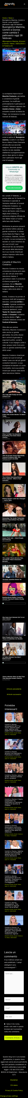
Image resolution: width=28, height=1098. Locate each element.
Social (15, 732)
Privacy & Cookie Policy (14, 1090)
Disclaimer (14, 1080)
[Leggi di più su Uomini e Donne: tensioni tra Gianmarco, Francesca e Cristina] (14, 744)
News (12, 44)
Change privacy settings (9, 1096)
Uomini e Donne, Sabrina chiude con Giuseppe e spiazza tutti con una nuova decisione (14, 853)
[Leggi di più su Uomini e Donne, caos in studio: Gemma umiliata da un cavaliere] (14, 768)
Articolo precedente (14, 689)
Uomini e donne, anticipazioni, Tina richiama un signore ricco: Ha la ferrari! (12, 905)
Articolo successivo (14, 694)
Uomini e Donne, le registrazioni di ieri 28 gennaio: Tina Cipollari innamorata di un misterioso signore (13, 931)
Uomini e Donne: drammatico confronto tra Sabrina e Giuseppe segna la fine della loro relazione (13, 829)
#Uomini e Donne (9, 732)
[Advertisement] (14, 78)
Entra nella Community (14, 188)
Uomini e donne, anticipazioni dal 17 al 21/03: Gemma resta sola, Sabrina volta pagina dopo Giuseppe (13, 728)
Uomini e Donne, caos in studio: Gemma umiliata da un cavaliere (14, 776)
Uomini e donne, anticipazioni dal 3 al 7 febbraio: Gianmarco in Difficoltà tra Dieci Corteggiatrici (13, 879)
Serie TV (7, 734)
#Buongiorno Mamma (10, 41)
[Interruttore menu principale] (24, 4)
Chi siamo (14, 1085)
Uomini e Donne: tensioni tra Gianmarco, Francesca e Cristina (13, 753)
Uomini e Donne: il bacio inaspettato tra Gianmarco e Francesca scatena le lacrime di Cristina (14, 802)
